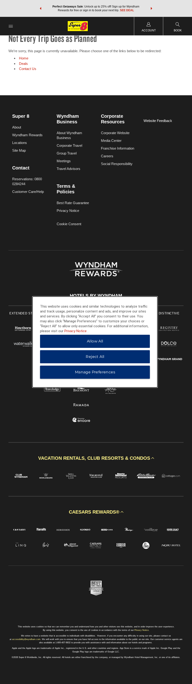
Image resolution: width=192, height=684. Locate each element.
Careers (107, 156)
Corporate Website (115, 133)
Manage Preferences (95, 372)
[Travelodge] (52, 390)
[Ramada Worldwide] (81, 405)
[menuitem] (11, 26)
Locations (19, 143)
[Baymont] (81, 390)
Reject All (95, 356)
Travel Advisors (68, 169)
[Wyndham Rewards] (96, 269)
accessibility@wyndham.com (26, 639)
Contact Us (27, 69)
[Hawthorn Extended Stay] (23, 329)
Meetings (64, 161)
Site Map (19, 150)
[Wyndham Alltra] (110, 390)
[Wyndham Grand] (168, 359)
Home (23, 58)
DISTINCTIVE (169, 313)
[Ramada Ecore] (81, 420)
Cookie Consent (69, 224)
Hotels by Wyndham (96, 295)
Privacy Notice (68, 211)
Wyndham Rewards (27, 135)
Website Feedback (158, 121)
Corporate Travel (69, 145)
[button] (40, 8)
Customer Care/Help (28, 192)
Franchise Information (117, 148)
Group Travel (67, 153)
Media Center (111, 141)
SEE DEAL (127, 10)
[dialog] (95, 342)
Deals (23, 64)
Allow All (95, 341)
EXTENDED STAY (23, 313)
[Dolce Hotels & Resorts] (168, 344)
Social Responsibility (117, 164)
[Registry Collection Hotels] (168, 329)
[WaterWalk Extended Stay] (23, 344)
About (16, 127)
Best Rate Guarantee (73, 203)
